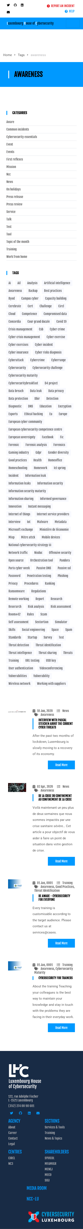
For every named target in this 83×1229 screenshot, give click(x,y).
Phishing (63, 576)
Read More (61, 765)
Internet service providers (53, 514)
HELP (71, 11)
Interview (14, 522)
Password (14, 576)
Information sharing (21, 499)
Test (8, 227)
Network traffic (18, 553)
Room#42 (14, 614)
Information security (50, 483)
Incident (14, 476)
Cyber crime (57, 329)
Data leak (36, 391)
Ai (10, 283)
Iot (28, 522)
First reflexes (14, 159)
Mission (11, 167)
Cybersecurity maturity (23, 375)
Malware (42, 522)
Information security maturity (27, 491)
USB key (51, 660)
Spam (68, 630)
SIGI (47, 1180)
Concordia (15, 322)
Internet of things (19, 514)
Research (56, 599)
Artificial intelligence (57, 283)
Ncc (8, 174)
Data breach (16, 391)
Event (9, 144)
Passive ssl (64, 568)
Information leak (35, 476)
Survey (48, 637)
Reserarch (15, 607)
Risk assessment (61, 607)
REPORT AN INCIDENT (62, 6)
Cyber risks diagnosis (48, 352)
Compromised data (55, 314)
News (65, 711)
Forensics (59, 445)
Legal (11, 1144)
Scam (43, 614)
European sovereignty (22, 437)
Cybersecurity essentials (21, 137)
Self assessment (19, 622)
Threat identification (48, 645)
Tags (21, 55)
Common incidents (17, 129)
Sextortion (41, 622)
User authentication (21, 668)
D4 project (51, 383)
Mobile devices (51, 537)
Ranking (50, 583)
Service (11, 212)
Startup (32, 637)
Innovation (15, 506)
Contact (13, 1138)
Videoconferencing (51, 668)
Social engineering (33, 630)
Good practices (18, 460)
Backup (33, 291)
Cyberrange (58, 360)
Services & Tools (55, 1127)
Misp (11, 537)
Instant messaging (39, 506)
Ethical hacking (33, 414)
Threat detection (19, 645)
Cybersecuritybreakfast (23, 383)
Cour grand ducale (38, 322)
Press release (14, 197)
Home (7, 55)
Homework (40, 468)
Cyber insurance (19, 352)
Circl (61, 306)
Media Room (37, 1188)
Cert (30, 306)
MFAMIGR (50, 1164)
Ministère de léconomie (54, 530)
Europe (63, 414)
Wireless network (19, 684)
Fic (61, 437)
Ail (19, 283)
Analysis (32, 283)
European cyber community (25, 422)
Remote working (19, 599)
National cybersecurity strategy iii (30, 545)
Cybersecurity (17, 368)
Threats (68, 653)
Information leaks (20, 483)
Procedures (31, 583)
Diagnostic (15, 406)
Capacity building (55, 298)
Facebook (47, 437)
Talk (8, 219)
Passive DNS (43, 568)
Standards (15, 637)
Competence (29, 314)
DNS (30, 406)
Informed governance (53, 499)
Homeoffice (55, 460)
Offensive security (60, 553)
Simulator (61, 622)
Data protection (18, 399)
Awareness (47, 715)
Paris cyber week (19, 568)
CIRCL (11, 1158)
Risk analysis (36, 607)
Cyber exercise (56, 337)
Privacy (13, 583)
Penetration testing (39, 576)
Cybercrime (37, 360)
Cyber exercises (18, 345)
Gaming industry (19, 452)
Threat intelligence (20, 653)
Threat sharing (48, 653)
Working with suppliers (51, 684)
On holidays (13, 189)
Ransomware (17, 591)
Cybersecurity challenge (48, 368)
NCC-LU (33, 1199)
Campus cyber (30, 298)
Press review (14, 204)
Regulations (38, 591)
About (11, 1127)
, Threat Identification (54, 889)
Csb (41, 329)
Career (12, 1133)
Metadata (61, 522)
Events (10, 152)
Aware (10, 122)
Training (67, 883)
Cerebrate (15, 306)
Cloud (12, 314)
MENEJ (49, 1169)
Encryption (64, 406)
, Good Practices (64, 887)
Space (55, 630)
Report (40, 599)
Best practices (53, 291)
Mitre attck (28, 537)
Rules (30, 614)
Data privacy (56, 391)
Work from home (16, 257)
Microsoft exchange (21, 530)
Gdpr (39, 452)
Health (37, 460)
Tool (8, 234)
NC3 (10, 1164)
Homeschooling (18, 468)
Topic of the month (17, 242)
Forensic (14, 445)
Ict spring (60, 468)
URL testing (32, 660)
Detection (52, 399)
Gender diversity (58, 452)
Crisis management (20, 329)
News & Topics (53, 1138)
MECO (48, 1175)
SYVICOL (49, 1158)
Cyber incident (44, 345)
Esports (13, 414)
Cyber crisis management (24, 337)
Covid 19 (61, 322)
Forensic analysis (36, 445)
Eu (50, 414)
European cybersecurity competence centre (35, 429)
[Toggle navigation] (73, 23)
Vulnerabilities (18, 676)
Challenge (46, 306)
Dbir (37, 399)
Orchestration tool (41, 560)
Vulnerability (41, 676)
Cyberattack (16, 360)
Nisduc (38, 553)
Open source (16, 560)
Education (46, 406)
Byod (12, 298)
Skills (12, 630)
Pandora (65, 560)
